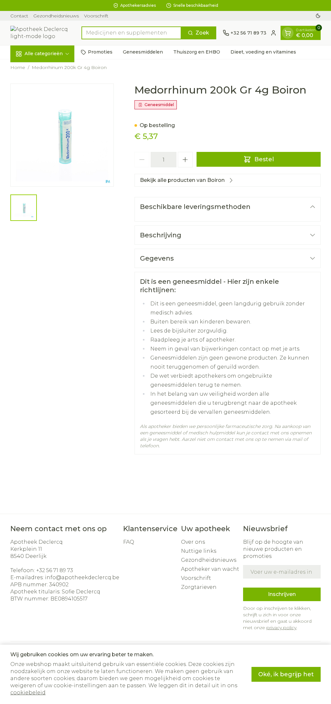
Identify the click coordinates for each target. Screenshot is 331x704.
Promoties (100, 52)
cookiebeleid (28, 692)
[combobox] (131, 32)
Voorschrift (96, 16)
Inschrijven (282, 594)
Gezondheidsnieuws (56, 16)
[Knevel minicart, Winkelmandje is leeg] (288, 33)
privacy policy (281, 627)
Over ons (193, 542)
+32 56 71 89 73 (54, 570)
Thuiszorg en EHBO (196, 52)
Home (17, 67)
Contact (19, 16)
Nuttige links (198, 551)
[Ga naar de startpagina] (42, 33)
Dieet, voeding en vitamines (263, 52)
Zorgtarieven (199, 587)
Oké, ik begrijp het (286, 674)
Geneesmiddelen (143, 52)
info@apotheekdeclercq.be (82, 577)
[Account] (273, 33)
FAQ (128, 542)
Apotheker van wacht (210, 569)
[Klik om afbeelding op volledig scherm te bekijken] (62, 135)
